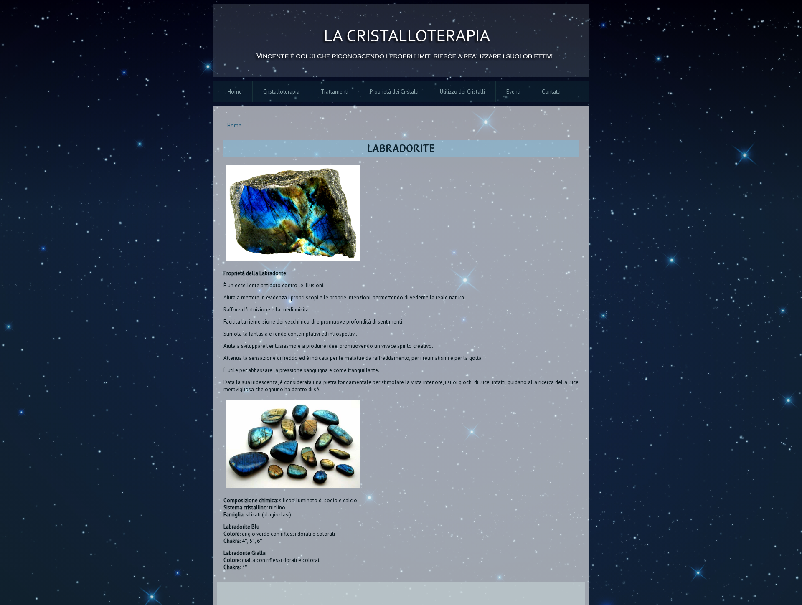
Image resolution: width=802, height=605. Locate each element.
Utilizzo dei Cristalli (462, 91)
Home (235, 91)
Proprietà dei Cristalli (394, 91)
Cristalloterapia (281, 91)
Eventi (513, 91)
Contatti (551, 91)
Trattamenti (334, 91)
